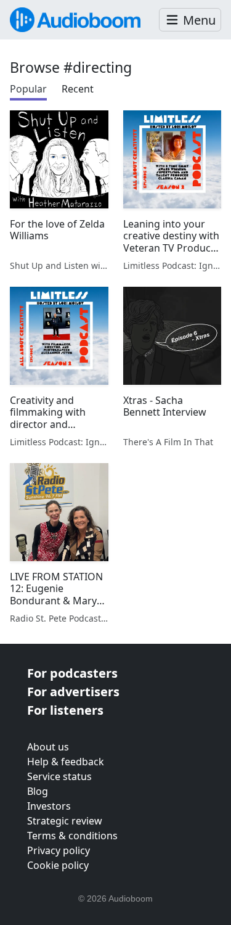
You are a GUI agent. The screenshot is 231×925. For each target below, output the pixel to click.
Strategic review (64, 821)
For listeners (65, 710)
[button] (190, 20)
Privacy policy (58, 850)
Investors (49, 806)
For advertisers (73, 691)
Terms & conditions (72, 835)
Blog (37, 791)
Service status (59, 776)
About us (48, 747)
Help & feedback (65, 761)
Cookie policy (58, 865)
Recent (78, 89)
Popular (28, 89)
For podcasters (72, 673)
